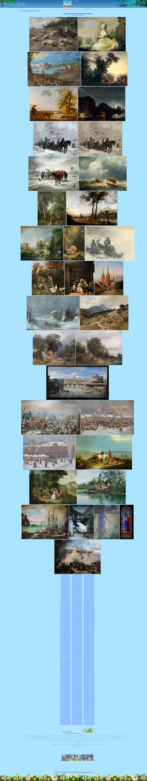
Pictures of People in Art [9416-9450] (89, 583)
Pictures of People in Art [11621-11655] (89, 655)
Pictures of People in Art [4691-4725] (77, 578)
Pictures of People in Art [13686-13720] (88, 723)
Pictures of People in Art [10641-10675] (88, 623)
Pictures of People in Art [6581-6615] (77, 640)
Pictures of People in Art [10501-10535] (88, 618)
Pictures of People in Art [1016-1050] (65, 608)
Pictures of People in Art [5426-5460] (77, 602)
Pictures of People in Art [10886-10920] (88, 631)
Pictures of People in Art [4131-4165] (65, 710)
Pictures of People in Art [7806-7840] (77, 680)
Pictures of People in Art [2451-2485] (65, 655)
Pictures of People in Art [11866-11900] (89, 663)
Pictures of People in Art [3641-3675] (65, 694)
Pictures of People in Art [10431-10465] (88, 616)
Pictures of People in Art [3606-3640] (65, 693)
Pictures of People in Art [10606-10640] (88, 622)
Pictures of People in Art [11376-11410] (89, 647)
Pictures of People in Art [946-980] (65, 606)
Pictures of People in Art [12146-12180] (88, 672)
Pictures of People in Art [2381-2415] (65, 653)
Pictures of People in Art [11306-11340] (89, 645)
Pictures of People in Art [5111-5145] (77, 592)
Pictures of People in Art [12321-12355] (88, 678)
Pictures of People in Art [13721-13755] (88, 724)
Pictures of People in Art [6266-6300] (77, 630)
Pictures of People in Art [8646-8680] (77, 708)
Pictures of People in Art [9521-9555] (89, 586)
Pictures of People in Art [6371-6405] (77, 633)
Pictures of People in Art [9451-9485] (89, 584)
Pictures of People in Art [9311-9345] (89, 579)
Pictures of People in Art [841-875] (65, 602)
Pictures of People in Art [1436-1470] (65, 622)
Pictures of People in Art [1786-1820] (65, 633)
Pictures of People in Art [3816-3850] (65, 700)
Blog (135, 6)
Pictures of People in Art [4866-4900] (77, 584)
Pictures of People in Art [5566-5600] (77, 607)
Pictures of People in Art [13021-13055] (88, 701)
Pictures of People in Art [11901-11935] (89, 664)
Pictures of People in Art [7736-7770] (77, 678)
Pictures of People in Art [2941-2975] (65, 671)
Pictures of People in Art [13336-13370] (88, 711)
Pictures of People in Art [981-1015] (65, 607)
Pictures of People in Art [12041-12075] (88, 669)
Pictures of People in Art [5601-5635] (77, 608)
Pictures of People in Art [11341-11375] (89, 646)
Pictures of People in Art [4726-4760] (77, 579)
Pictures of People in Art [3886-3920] (65, 702)
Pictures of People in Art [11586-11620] (89, 654)
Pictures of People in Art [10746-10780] (88, 626)
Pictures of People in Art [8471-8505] (77, 702)
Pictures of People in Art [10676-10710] (88, 624)
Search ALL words (70, 733)
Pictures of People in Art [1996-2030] (65, 640)
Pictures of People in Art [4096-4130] (65, 709)
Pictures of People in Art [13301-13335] (88, 710)
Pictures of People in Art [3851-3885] (65, 701)
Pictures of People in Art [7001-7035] (77, 654)
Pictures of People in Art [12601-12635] (88, 687)
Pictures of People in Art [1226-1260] (65, 615)
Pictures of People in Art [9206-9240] (89, 576)
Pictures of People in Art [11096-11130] (89, 638)
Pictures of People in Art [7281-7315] (77, 663)
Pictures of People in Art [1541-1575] (65, 625)
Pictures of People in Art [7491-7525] (77, 670)
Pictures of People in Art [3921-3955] (65, 703)
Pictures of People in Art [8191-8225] (77, 693)
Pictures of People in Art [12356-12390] (88, 679)
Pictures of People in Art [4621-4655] (77, 576)
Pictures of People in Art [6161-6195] (77, 626)
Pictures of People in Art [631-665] (65, 595)
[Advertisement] (9, 25)
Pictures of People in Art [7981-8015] (77, 686)
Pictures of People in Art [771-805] (65, 600)
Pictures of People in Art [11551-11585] (89, 653)
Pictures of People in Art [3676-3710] (65, 695)
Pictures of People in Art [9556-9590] (89, 587)
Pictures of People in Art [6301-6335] (77, 631)
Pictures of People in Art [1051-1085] (65, 609)
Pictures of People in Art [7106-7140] (77, 657)
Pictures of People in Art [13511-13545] (89, 717)
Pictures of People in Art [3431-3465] (65, 687)
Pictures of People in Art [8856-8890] (77, 715)
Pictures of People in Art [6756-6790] (77, 646)
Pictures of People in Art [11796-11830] (89, 661)
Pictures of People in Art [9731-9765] (89, 593)
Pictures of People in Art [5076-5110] (77, 591)
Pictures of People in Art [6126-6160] (77, 625)
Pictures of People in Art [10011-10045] (89, 602)
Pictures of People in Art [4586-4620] (77, 575)
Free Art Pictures (32, 8)
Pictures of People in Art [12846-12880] (88, 695)
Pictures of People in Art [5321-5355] (77, 599)
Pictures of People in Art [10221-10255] (88, 609)
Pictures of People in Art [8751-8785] (77, 711)
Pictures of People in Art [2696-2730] (65, 663)
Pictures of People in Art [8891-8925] (77, 716)
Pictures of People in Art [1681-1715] (65, 630)
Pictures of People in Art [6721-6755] (77, 645)
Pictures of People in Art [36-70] (65, 576)
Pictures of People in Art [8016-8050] (77, 687)
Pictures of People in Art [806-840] (65, 601)
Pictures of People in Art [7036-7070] (77, 655)
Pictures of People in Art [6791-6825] (77, 647)
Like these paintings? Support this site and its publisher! (30, 10)
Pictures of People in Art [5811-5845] (77, 615)
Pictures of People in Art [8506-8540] (77, 703)
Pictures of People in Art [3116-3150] (65, 677)
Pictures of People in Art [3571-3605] (65, 692)
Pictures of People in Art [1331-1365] (65, 618)
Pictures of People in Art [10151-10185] (88, 607)
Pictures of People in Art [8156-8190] (77, 692)
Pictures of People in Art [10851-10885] (88, 630)
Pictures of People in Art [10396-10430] (88, 615)
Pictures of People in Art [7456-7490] (77, 669)
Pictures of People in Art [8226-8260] (77, 694)
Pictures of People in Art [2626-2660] (65, 661)
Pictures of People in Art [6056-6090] (77, 623)
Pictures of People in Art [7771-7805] (77, 679)
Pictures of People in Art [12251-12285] (88, 676)
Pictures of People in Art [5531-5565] (77, 606)
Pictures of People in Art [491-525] (65, 591)
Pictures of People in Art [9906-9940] (89, 599)
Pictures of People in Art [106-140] (65, 578)
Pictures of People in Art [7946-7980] (77, 685)
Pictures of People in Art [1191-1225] (65, 614)
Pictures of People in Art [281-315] (65, 584)
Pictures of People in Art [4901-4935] (77, 585)
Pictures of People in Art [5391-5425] (77, 601)
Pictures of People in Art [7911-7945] (77, 684)
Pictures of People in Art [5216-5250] (77, 595)
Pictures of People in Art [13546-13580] (88, 718)
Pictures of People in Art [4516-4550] (65, 723)
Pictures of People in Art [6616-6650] (77, 641)
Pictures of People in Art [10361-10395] (88, 614)
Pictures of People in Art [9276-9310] (89, 578)
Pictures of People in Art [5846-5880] (77, 616)
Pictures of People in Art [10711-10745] (89, 625)
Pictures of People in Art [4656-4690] (77, 577)
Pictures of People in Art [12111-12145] (89, 671)
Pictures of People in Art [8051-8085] (77, 688)
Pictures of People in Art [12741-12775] (88, 692)
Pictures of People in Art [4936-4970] (77, 586)
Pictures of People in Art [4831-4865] (77, 583)
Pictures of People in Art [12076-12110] (89, 670)
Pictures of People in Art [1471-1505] (65, 623)
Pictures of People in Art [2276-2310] (65, 649)
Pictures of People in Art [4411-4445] (65, 719)
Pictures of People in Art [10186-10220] (88, 608)
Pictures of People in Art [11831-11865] (89, 662)
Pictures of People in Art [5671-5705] (77, 610)
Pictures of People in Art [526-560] (65, 592)
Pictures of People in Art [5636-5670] (77, 609)
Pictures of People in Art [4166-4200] (65, 711)
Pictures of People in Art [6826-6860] (77, 648)
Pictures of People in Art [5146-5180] (77, 593)
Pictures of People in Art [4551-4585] (65, 724)
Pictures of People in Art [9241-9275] (89, 577)
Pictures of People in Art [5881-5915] (77, 617)
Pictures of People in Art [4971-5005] (77, 587)
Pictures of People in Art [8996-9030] (77, 719)
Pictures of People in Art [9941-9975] (89, 600)
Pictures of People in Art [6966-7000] (77, 653)
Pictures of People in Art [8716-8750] (77, 710)
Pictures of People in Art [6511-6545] (77, 638)
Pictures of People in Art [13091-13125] (88, 703)
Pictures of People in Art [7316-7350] (77, 664)
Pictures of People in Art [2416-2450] (65, 654)
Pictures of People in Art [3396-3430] (65, 686)
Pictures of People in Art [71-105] (65, 577)
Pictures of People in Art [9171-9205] (89, 575)
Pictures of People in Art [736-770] (65, 599)
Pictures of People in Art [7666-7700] (77, 676)
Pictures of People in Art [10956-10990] (88, 633)
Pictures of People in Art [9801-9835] (89, 595)
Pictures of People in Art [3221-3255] (65, 680)
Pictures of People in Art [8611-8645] (77, 707)
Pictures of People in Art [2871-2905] (65, 669)
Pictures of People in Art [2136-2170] (65, 645)
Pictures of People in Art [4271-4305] (65, 715)
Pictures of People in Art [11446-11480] (89, 649)
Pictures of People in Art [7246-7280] (77, 662)
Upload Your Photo (142, 6)
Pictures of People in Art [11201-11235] (89, 641)
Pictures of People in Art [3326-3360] (65, 684)
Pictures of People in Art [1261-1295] (65, 616)
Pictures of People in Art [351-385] (65, 586)
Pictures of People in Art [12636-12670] (88, 688)
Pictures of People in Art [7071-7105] (77, 656)
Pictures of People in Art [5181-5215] (77, 594)
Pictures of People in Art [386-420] (65, 587)
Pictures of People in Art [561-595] (65, 593)
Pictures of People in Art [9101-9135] (77, 723)
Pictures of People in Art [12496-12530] (88, 684)
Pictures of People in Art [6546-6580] (77, 639)
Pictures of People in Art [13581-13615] (88, 719)
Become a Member (129, 6)
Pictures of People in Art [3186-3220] (65, 679)
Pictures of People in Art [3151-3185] (65, 678)
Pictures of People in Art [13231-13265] (88, 708)
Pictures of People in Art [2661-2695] (65, 662)
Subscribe (67, 6)
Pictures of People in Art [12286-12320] (88, 677)
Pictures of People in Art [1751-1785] (65, 632)
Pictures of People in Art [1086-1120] (65, 610)
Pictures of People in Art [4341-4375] (65, 717)
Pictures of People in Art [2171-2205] (65, 646)
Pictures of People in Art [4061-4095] (65, 708)
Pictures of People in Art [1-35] (65, 575)
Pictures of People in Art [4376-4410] (65, 718)
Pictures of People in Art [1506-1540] (65, 624)
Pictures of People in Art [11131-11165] (89, 639)
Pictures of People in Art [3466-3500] (65, 688)
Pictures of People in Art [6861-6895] (77, 649)
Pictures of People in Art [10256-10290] (88, 610)
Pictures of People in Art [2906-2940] (65, 670)
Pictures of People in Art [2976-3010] (65, 672)
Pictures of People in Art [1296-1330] (65, 617)
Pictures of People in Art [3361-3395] (65, 685)
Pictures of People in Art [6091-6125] (77, 624)
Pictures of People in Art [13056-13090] (88, 702)
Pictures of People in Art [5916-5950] (77, 618)
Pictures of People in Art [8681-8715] (77, 709)
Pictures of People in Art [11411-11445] (89, 648)
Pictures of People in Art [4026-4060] (65, 707)
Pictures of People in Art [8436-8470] (77, 701)
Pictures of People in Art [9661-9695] (89, 591)
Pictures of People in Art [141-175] (65, 579)
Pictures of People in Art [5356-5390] (77, 600)
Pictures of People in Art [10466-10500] (88, 617)
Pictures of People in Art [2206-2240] (65, 647)
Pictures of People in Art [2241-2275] (65, 648)
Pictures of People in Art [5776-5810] (77, 614)
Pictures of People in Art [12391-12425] (88, 680)
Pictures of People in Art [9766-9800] (89, 594)
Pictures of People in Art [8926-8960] (77, 717)
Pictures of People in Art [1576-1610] (65, 626)
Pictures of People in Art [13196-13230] (88, 707)
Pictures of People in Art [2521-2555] (65, 657)
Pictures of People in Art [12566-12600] (88, 686)
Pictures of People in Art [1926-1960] (65, 638)
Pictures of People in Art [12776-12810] (88, 693)
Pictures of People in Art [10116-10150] (89, 606)
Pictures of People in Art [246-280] (65, 583)
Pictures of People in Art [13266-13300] (88, 709)
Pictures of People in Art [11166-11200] (89, 640)
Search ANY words (77, 733)
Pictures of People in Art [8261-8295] (77, 695)
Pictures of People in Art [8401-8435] (77, 700)
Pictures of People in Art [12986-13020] (88, 700)
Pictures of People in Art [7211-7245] (77, 661)
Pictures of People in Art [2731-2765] (65, 664)
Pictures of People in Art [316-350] (65, 585)
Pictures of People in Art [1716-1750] (65, 631)
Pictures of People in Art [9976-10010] (89, 601)
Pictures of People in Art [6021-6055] (77, 622)
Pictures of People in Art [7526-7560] (77, 671)
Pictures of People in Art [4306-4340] (65, 716)
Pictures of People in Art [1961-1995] (65, 639)
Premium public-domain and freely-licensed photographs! (77, 13)
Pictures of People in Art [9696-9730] (89, 592)
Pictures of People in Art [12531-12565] (88, 685)
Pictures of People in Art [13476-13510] (88, 716)
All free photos (23, 8)
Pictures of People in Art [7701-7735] (77, 677)
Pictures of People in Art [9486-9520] (89, 585)
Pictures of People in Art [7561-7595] (77, 672)
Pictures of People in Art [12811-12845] (89, 694)
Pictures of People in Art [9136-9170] (77, 724)
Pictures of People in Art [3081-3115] (65, 676)
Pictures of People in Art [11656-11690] (89, 656)
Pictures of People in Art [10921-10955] (88, 632)
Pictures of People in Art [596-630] (65, 594)
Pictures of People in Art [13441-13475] (88, 715)
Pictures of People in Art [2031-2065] (65, 641)
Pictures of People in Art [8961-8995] (77, 718)
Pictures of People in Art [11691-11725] (89, 657)
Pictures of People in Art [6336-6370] (77, 632)
